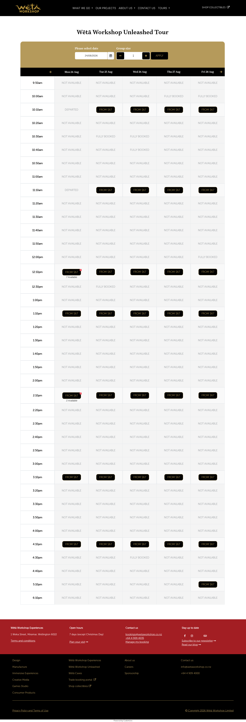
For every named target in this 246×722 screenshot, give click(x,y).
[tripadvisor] (205, 635)
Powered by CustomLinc (123, 721)
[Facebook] (185, 635)
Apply (159, 55)
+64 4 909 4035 (135, 638)
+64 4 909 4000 (190, 673)
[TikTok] (199, 635)
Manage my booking (137, 641)
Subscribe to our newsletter (197, 640)
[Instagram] (192, 635)
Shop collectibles (78, 686)
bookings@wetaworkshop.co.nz (144, 634)
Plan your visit (77, 641)
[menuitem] (82, 8)
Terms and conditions (23, 640)
